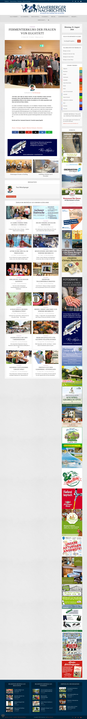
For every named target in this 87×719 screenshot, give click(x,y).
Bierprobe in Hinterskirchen (72, 700)
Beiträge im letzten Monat (68, 59)
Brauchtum (35, 16)
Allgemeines (24, 16)
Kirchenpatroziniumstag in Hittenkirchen (72, 689)
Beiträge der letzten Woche (68, 56)
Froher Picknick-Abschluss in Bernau (46, 703)
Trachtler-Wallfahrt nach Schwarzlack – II (19, 690)
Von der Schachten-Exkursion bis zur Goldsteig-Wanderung (46, 690)
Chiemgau (19, 127)
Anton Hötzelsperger (23, 226)
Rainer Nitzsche (50, 717)
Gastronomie (32, 26)
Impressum (7, 717)
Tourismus (45, 16)
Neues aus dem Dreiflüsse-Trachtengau (19, 709)
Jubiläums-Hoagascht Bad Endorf (19, 703)
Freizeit (73, 16)
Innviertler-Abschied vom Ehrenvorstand (19, 696)
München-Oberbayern (31, 127)
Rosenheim (40, 127)
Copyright (15, 717)
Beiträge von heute (66, 50)
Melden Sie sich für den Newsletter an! (70, 123)
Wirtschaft (41, 20)
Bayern (14, 127)
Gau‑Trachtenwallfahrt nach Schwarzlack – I (72, 695)
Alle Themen (14, 16)
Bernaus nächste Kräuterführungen (44, 696)
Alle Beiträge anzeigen (11, 196)
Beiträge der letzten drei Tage (69, 53)
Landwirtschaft (63, 16)
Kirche (53, 16)
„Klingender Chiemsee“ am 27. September (47, 709)
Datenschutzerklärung (22, 717)
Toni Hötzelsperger (36, 92)
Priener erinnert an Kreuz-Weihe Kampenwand (72, 707)
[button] (3, 716)
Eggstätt (24, 127)
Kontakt (10, 717)
